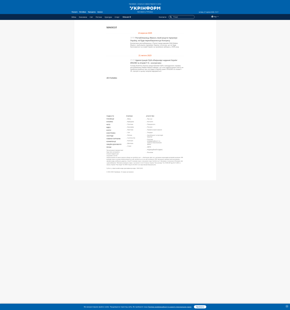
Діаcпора (130, 143)
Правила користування (154, 130)
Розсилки (150, 152)
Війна (74, 17)
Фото (108, 124)
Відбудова (130, 121)
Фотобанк (82, 12)
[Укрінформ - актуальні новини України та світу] (145, 8)
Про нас (149, 119)
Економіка (83, 17)
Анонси (100, 12)
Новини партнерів (113, 139)
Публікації (110, 119)
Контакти (162, 17)
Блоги (108, 130)
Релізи (108, 147)
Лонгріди (109, 136)
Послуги (74, 12)
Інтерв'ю (109, 122)
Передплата (151, 124)
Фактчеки (130, 130)
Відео (108, 127)
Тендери (150, 132)
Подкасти (110, 116)
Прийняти (200, 307)
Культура (108, 17)
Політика (130, 124)
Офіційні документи (113, 144)
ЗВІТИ (149, 147)
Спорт (117, 17)
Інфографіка (110, 133)
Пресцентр (92, 12)
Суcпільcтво (131, 138)
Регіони (99, 17)
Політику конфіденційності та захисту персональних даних (169, 307)
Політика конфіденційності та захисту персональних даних (154, 142)
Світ (91, 17)
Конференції (111, 141)
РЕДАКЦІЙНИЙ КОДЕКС (155, 150)
